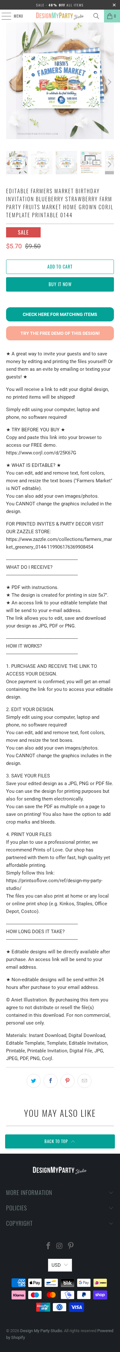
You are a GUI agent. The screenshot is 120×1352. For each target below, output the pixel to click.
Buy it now (60, 284)
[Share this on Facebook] (51, 1081)
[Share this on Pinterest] (67, 1081)
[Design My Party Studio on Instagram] (60, 1246)
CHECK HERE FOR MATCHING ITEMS (60, 314)
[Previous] (11, 81)
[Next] (109, 81)
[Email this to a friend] (84, 1081)
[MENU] (3, 16)
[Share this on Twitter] (34, 1081)
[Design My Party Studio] (60, 16)
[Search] (96, 16)
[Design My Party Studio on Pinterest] (71, 1246)
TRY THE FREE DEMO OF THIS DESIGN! (60, 333)
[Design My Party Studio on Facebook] (48, 1246)
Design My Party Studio (41, 1330)
